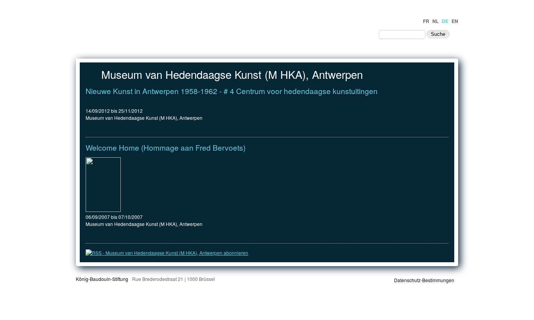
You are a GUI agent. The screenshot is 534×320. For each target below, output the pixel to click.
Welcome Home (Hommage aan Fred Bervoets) (165, 147)
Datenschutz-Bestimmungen (424, 280)
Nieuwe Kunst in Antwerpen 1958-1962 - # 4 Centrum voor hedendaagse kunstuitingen (232, 90)
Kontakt (358, 33)
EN (455, 21)
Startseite (235, 33)
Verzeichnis (276, 33)
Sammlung (316, 33)
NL (435, 21)
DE (445, 21)
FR (426, 21)
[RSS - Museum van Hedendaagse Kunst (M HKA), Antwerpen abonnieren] (167, 252)
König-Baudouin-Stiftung (102, 279)
